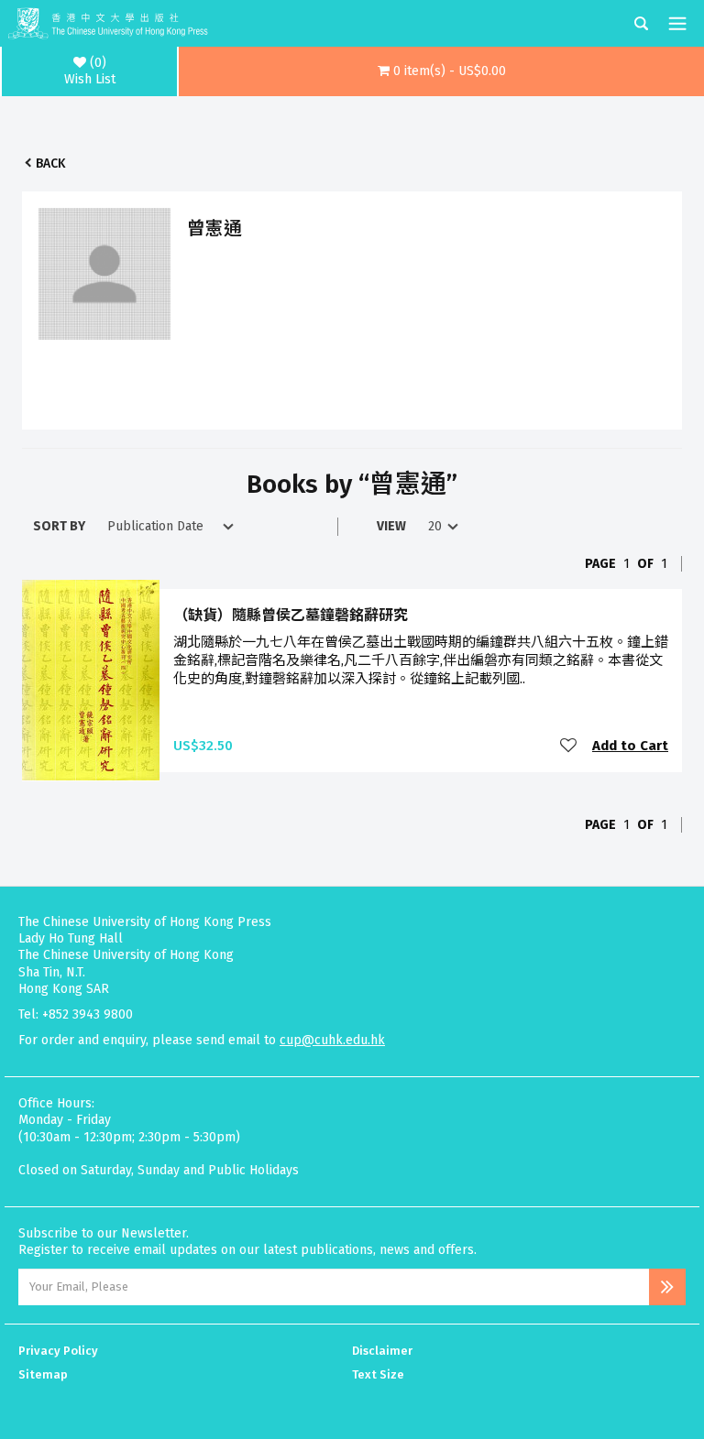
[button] (441, 71)
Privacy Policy (58, 1350)
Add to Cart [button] (630, 745)
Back (50, 163)
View (391, 526)
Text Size (378, 1374)
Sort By (59, 526)
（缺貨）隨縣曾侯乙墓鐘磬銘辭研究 (290, 615)
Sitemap (43, 1374)
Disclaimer (382, 1350)
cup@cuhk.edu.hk (332, 1040)
